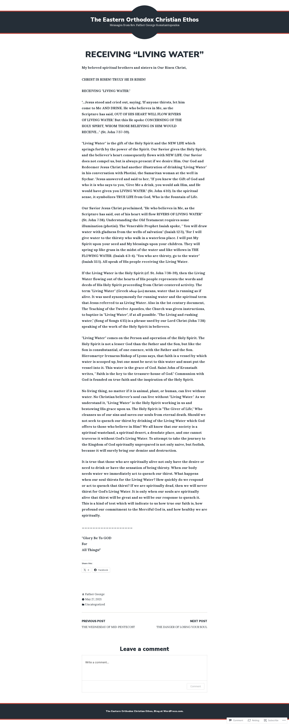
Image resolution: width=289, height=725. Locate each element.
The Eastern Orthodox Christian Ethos (144, 20)
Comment (195, 686)
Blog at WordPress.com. (168, 711)
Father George (95, 594)
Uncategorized (95, 604)
